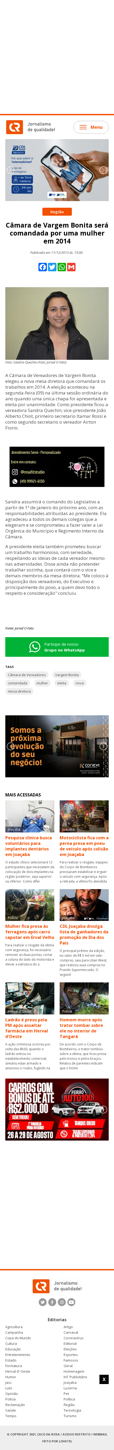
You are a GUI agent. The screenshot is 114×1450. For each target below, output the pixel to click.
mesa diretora (19, 691)
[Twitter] (43, 1302)
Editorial (70, 1343)
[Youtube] (71, 1302)
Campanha (14, 1332)
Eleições (70, 1349)
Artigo (68, 1327)
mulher (42, 683)
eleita (61, 683)
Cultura (11, 1343)
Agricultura (14, 1327)
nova (80, 683)
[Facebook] (52, 1302)
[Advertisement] (57, 57)
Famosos (71, 1360)
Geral (68, 1366)
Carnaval (71, 1332)
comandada (17, 683)
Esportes (71, 1354)
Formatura (13, 1366)
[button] (103, 170)
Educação (13, 1349)
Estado (10, 1360)
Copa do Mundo (18, 1338)
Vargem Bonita (67, 674)
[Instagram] (62, 1302)
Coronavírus (74, 1338)
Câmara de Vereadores (27, 674)
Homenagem (74, 1371)
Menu (97, 127)
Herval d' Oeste (17, 1371)
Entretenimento (17, 1354)
